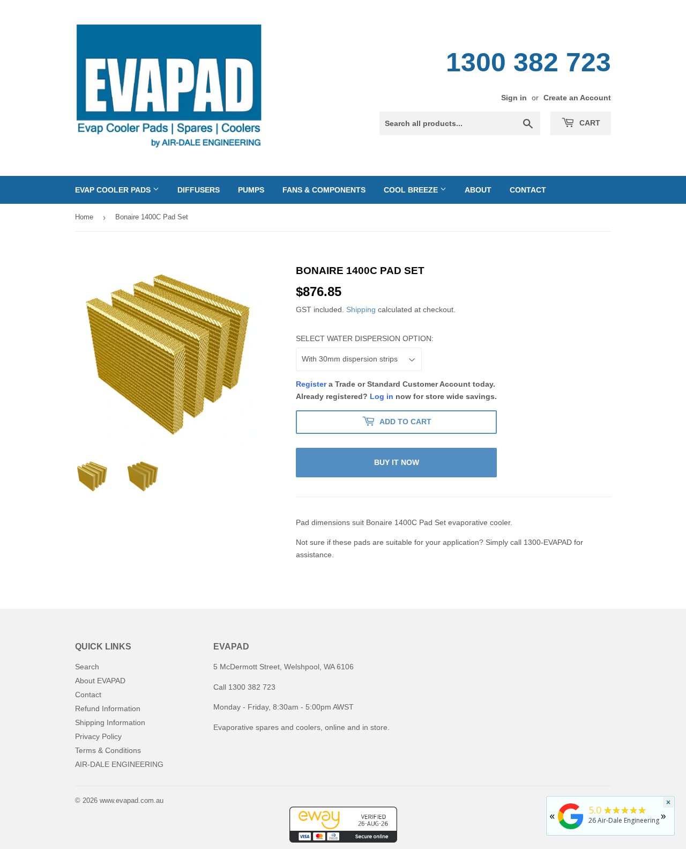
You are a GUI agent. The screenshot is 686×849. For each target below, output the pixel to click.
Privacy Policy (98, 736)
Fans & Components (324, 190)
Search (87, 666)
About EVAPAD (100, 680)
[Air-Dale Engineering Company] (570, 829)
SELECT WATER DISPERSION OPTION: (365, 338)
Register (311, 384)
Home (84, 217)
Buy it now (396, 462)
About (478, 190)
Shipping (361, 309)
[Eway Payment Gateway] (343, 840)
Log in (381, 396)
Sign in (514, 97)
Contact (528, 190)
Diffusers (198, 190)
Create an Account (577, 97)
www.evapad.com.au (131, 800)
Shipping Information (110, 722)
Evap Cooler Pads (114, 190)
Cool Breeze (412, 190)
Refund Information (107, 708)
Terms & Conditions (108, 750)
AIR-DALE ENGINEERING (119, 764)
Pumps (251, 190)
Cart (588, 123)
